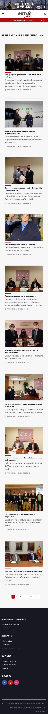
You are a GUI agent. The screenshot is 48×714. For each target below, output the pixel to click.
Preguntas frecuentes (9, 661)
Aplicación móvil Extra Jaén (10, 624)
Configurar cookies (40, 711)
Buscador (5, 668)
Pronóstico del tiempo (9, 665)
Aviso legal (13, 707)
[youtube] (10, 682)
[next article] (42, 20)
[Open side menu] (3, 14)
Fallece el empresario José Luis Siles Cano (20, 245)
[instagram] (16, 682)
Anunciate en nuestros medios (11, 648)
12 (31, 597)
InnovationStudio (38, 703)
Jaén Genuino (6, 628)
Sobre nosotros (7, 641)
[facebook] (4, 682)
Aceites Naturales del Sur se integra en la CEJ (21, 296)
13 (34, 597)
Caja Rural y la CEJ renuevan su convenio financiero (23, 571)
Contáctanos (6, 645)
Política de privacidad (25, 707)
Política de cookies (39, 707)
